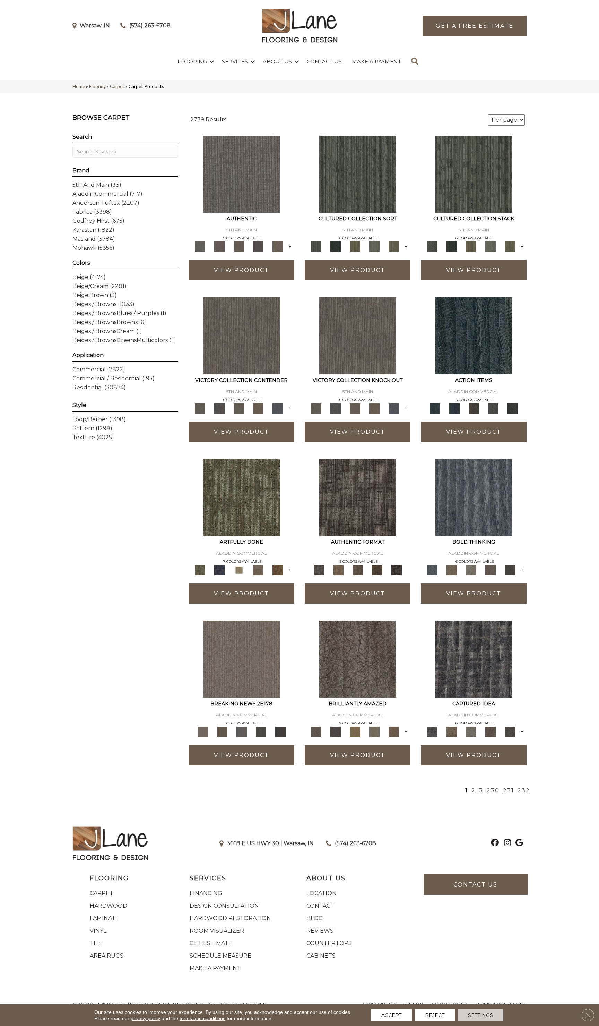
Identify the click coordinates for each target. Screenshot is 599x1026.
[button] (212, 61)
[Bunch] (335, 246)
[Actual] (241, 173)
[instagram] (507, 843)
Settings (480, 1015)
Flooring (192, 61)
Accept (391, 1015)
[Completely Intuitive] (355, 731)
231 (508, 790)
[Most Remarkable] (219, 569)
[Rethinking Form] (377, 569)
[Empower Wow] (374, 731)
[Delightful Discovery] (241, 497)
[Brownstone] (474, 407)
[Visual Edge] (357, 497)
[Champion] (219, 407)
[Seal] (510, 569)
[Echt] (219, 246)
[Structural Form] (396, 569)
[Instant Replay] (241, 731)
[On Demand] (261, 731)
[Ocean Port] (454, 407)
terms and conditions (202, 1018)
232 (524, 790)
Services (235, 61)
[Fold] (355, 246)
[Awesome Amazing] (258, 569)
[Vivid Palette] (277, 569)
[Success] (277, 407)
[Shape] (473, 497)
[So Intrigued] (357, 658)
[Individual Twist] (357, 569)
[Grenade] (451, 569)
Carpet (117, 86)
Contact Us (324, 61)
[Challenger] (241, 335)
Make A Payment (376, 61)
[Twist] (393, 246)
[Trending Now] (241, 658)
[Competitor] (239, 407)
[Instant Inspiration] (393, 731)
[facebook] (495, 843)
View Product (241, 270)
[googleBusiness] (519, 843)
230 (493, 790)
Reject (434, 1015)
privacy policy (145, 1018)
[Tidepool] (473, 335)
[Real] (277, 246)
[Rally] (258, 407)
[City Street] (512, 407)
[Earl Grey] (493, 407)
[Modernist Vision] (239, 569)
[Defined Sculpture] (338, 569)
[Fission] (490, 569)
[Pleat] (374, 246)
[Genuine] (239, 246)
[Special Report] (222, 731)
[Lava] (471, 569)
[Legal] (258, 246)
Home (78, 86)
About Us (277, 61)
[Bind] (357, 173)
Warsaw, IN (95, 25)
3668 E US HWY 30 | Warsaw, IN (270, 843)
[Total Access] (280, 731)
